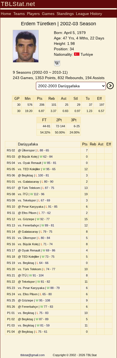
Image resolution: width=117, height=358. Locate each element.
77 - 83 (46, 306)
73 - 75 (48, 256)
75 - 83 (42, 313)
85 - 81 (50, 162)
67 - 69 (44, 200)
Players (33, 13)
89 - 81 (47, 225)
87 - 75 (48, 187)
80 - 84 (44, 237)
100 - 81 (42, 175)
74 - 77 (49, 269)
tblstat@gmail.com (32, 355)
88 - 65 (43, 150)
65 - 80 (46, 294)
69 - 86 (48, 250)
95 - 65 (49, 169)
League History (89, 13)
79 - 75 (46, 231)
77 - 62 (45, 212)
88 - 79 (53, 287)
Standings (65, 13)
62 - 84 (46, 156)
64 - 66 (42, 262)
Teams (19, 13)
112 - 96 (37, 194)
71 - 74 (47, 244)
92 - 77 (43, 219)
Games (48, 13)
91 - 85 (51, 206)
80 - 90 (47, 181)
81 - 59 (43, 325)
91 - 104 (36, 275)
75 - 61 (41, 331)
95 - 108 (43, 300)
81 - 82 (43, 281)
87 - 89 (42, 319)
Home (6, 13)
